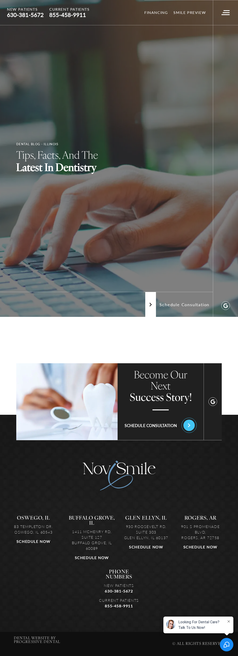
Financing (156, 12)
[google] (225, 305)
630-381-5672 (119, 591)
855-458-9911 (119, 605)
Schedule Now (34, 541)
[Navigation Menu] (225, 12)
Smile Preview (189, 12)
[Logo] (119, 476)
